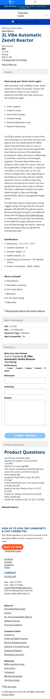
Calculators (9, 672)
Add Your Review (19, 60)
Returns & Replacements (15, 642)
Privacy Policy (8, 694)
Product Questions (14, 444)
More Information (13, 320)
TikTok (7, 567)
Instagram (9, 564)
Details (8, 72)
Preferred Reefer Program (16, 638)
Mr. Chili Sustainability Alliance (18, 617)
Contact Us (9, 634)
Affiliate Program (12, 621)
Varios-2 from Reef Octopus (31, 215)
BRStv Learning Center (14, 664)
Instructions (9, 668)
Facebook (8, 559)
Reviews (9, 347)
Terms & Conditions (13, 625)
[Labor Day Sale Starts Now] (25, 22)
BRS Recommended (13, 676)
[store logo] (25, 14)
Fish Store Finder (12, 680)
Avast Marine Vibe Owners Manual (29, 311)
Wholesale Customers (14, 654)
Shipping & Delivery (13, 650)
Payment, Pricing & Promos (16, 646)
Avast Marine (8, 31)
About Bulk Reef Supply (14, 609)
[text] (25, 57)
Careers (7, 613)
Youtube (8, 562)
